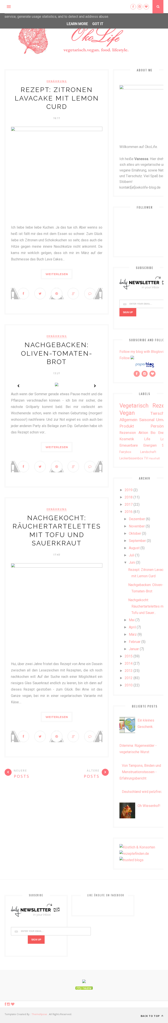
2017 (129, 504)
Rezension (127, 433)
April (132, 627)
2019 (129, 490)
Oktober (135, 533)
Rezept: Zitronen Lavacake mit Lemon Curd (57, 98)
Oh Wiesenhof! (149, 806)
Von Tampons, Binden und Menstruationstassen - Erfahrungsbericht (140, 771)
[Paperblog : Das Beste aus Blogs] (145, 367)
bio (153, 433)
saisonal (146, 419)
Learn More (77, 24)
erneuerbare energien (138, 445)
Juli (131, 555)
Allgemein (128, 419)
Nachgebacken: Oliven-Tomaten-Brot (57, 353)
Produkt (126, 426)
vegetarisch (134, 405)
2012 (129, 678)
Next (94, 385)
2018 (129, 497)
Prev (18, 385)
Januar (134, 649)
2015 (129, 656)
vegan (127, 413)
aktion (143, 433)
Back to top (151, 1016)
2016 (129, 512)
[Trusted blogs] (131, 860)
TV (146, 458)
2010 (129, 685)
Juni (132, 562)
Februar (134, 642)
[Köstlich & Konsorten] (137, 847)
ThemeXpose (39, 1014)
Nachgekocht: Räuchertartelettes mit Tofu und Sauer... (146, 606)
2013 (129, 671)
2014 (129, 663)
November (137, 526)
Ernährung (57, 81)
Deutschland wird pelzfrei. (142, 792)
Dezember (137, 519)
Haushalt (154, 458)
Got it (97, 24)
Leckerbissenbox (131, 458)
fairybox (125, 452)
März (133, 634)
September (137, 541)
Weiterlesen (57, 274)
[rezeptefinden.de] (134, 854)
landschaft (148, 452)
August (134, 548)
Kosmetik (126, 439)
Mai (132, 620)
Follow (124, 358)
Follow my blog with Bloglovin (142, 352)
